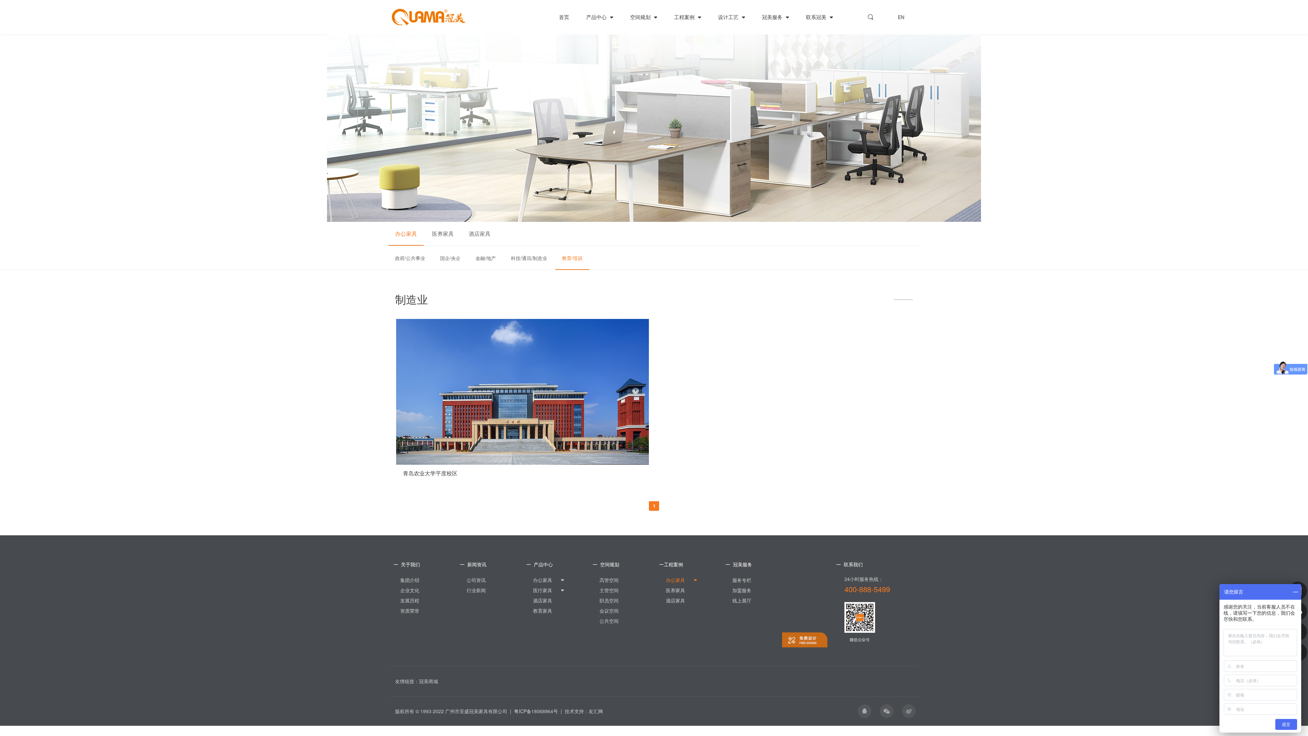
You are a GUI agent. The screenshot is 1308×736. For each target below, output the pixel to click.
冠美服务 (773, 16)
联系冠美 (817, 16)
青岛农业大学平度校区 (430, 473)
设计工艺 (729, 16)
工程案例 (685, 16)
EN (901, 17)
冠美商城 (428, 681)
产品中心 (597, 16)
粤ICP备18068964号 (536, 711)
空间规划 (641, 16)
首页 (564, 16)
